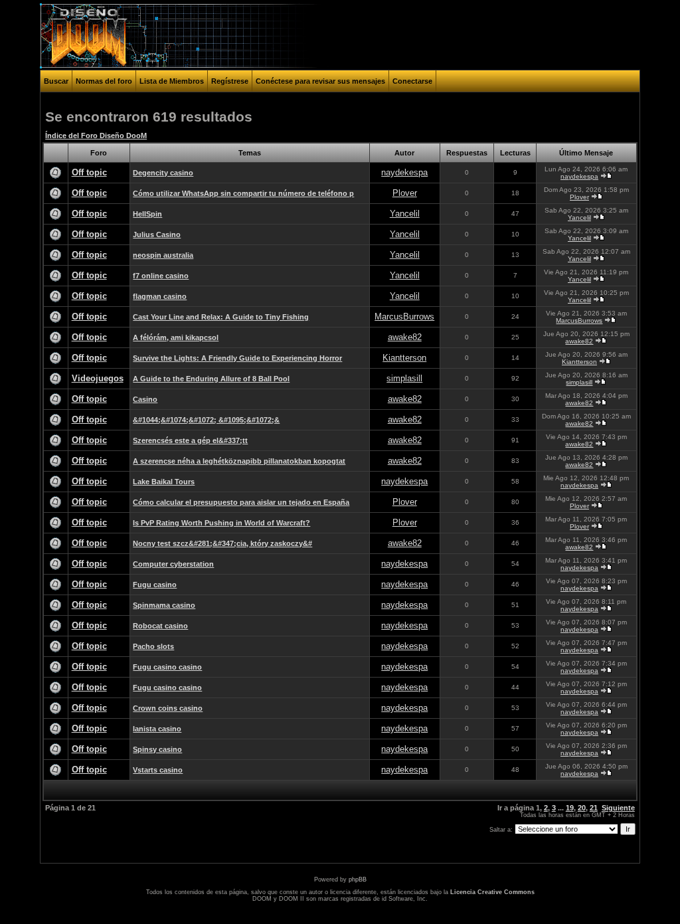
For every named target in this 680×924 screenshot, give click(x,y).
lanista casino (157, 729)
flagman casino (160, 296)
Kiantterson (404, 358)
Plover (404, 193)
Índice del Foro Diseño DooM (96, 135)
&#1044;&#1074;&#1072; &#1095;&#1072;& (206, 420)
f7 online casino (161, 276)
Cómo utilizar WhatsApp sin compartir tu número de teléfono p (243, 193)
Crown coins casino (168, 708)
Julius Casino (157, 234)
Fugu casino (155, 585)
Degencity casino (163, 173)
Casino (145, 399)
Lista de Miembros (171, 81)
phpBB (358, 879)
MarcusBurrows (404, 317)
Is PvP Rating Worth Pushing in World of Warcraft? (221, 523)
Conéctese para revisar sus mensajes (320, 81)
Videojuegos (98, 378)
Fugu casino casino (167, 667)
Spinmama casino (164, 605)
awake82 (405, 337)
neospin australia (163, 255)
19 (570, 808)
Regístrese (229, 81)
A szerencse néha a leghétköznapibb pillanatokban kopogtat (239, 461)
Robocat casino (160, 626)
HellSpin (147, 214)
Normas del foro (104, 81)
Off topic (89, 172)
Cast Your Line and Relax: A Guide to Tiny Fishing (221, 317)
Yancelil (405, 214)
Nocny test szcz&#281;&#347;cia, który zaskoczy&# (222, 543)
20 (582, 808)
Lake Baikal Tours (164, 482)
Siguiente (618, 808)
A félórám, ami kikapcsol (175, 337)
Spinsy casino (157, 749)
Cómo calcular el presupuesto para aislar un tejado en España (241, 502)
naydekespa (404, 172)
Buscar (56, 81)
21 (594, 808)
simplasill (404, 378)
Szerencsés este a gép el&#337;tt (190, 440)
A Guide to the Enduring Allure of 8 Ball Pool (211, 379)
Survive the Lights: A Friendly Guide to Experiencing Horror (237, 358)
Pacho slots (153, 646)
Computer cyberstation (173, 564)
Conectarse (412, 81)
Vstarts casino (158, 770)
